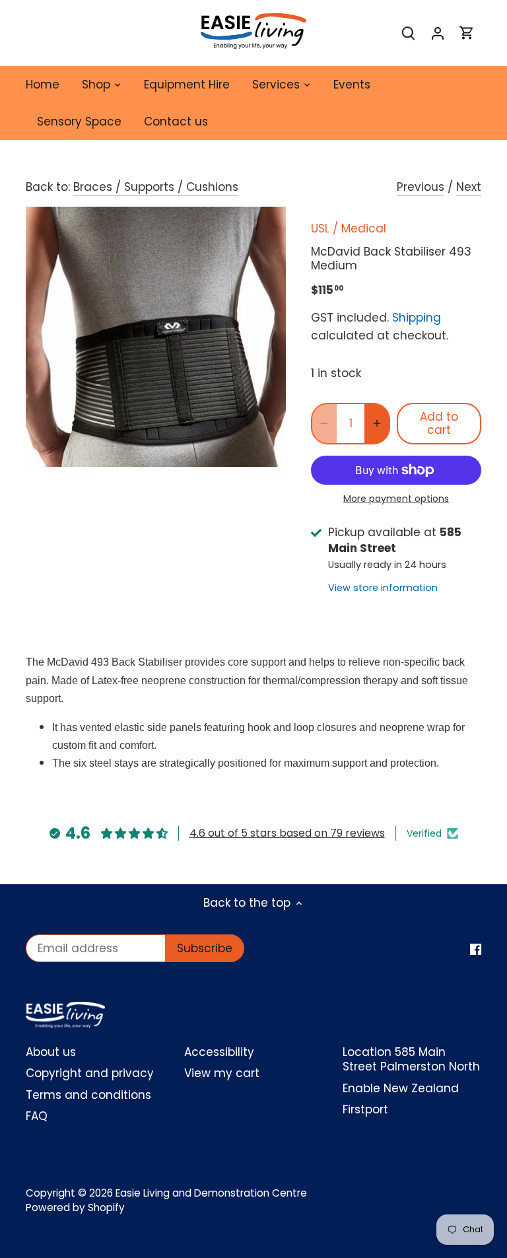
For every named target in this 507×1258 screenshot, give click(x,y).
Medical (363, 228)
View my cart (221, 1073)
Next (468, 187)
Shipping (416, 318)
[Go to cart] (467, 33)
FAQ (37, 1116)
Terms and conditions (88, 1095)
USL (320, 228)
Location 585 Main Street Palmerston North (411, 1059)
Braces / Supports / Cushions (155, 187)
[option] (156, 337)
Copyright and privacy (90, 1073)
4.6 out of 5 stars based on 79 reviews (287, 833)
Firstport (365, 1109)
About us (51, 1052)
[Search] (408, 33)
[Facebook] (475, 949)
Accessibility (219, 1052)
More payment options (396, 499)
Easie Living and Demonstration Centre (211, 1193)
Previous (420, 187)
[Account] (437, 33)
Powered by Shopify (75, 1207)
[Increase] (376, 423)
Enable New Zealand (401, 1088)
